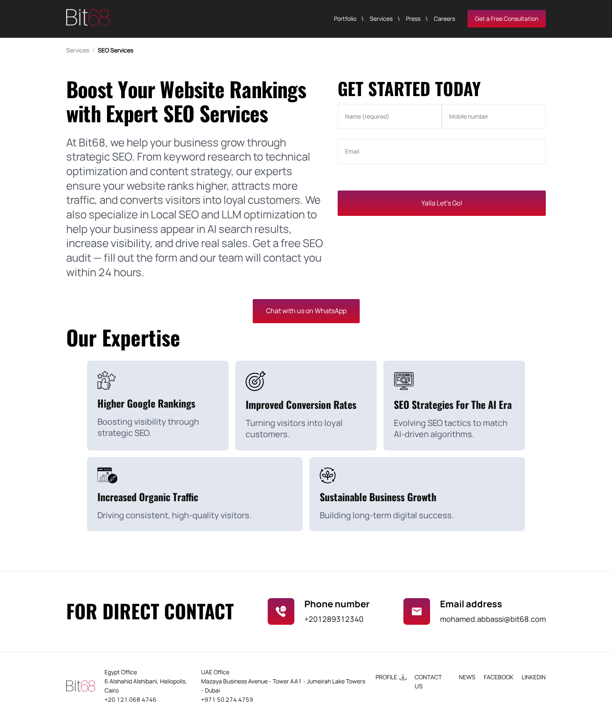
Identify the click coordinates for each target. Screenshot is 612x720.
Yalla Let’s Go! (442, 203)
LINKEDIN (534, 677)
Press (413, 18)
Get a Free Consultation (506, 18)
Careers (444, 18)
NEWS (467, 677)
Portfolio (345, 18)
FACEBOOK (498, 677)
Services (381, 18)
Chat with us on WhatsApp (306, 310)
